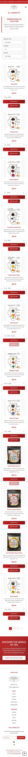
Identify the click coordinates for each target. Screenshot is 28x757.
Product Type (7, 39)
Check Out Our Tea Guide (14, 658)
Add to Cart (14, 105)
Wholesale (14, 720)
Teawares (14, 696)
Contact (14, 723)
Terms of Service (17, 751)
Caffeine (6, 46)
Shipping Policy (14, 704)
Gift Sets (14, 699)
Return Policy (14, 702)
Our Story (14, 712)
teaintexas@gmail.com (14, 687)
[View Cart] (24, 753)
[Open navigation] (26, 7)
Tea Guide (14, 715)
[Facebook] (14, 742)
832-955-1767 (14, 684)
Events (14, 717)
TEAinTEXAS (11, 750)
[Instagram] (14, 745)
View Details (14, 101)
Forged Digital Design (16, 753)
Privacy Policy (10, 751)
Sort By (6, 53)
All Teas (14, 694)
